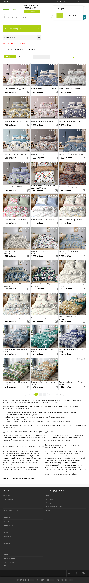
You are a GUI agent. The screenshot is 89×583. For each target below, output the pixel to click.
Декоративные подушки (10, 510)
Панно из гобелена (9, 558)
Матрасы (6, 547)
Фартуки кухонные (8, 562)
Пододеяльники (8, 525)
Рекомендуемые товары (54, 506)
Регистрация (82, 2)
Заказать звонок (32, 11)
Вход (75, 2)
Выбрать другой (72, 15)
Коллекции (6, 495)
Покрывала (6, 532)
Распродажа (50, 503)
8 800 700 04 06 (30, 8)
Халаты (5, 566)
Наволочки (6, 518)
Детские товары (8, 499)
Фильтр (11, 57)
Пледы (5, 529)
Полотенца (6, 551)
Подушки (5, 506)
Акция (48, 510)
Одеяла (5, 514)
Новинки (48, 495)
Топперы (5, 540)
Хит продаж (49, 499)
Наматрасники (7, 536)
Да (59, 15)
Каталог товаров (13, 29)
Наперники (6, 543)
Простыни (6, 521)
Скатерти (5, 554)
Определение (68, 2)
